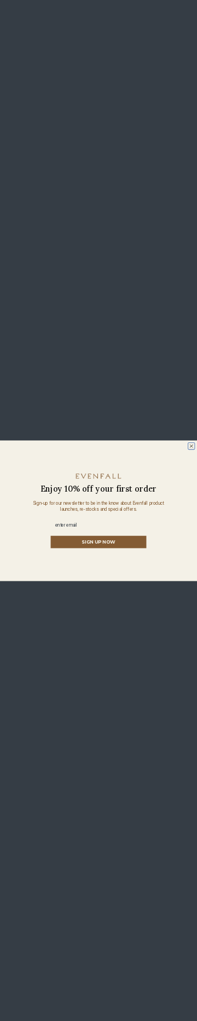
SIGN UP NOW (98, 542)
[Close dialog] (191, 445)
